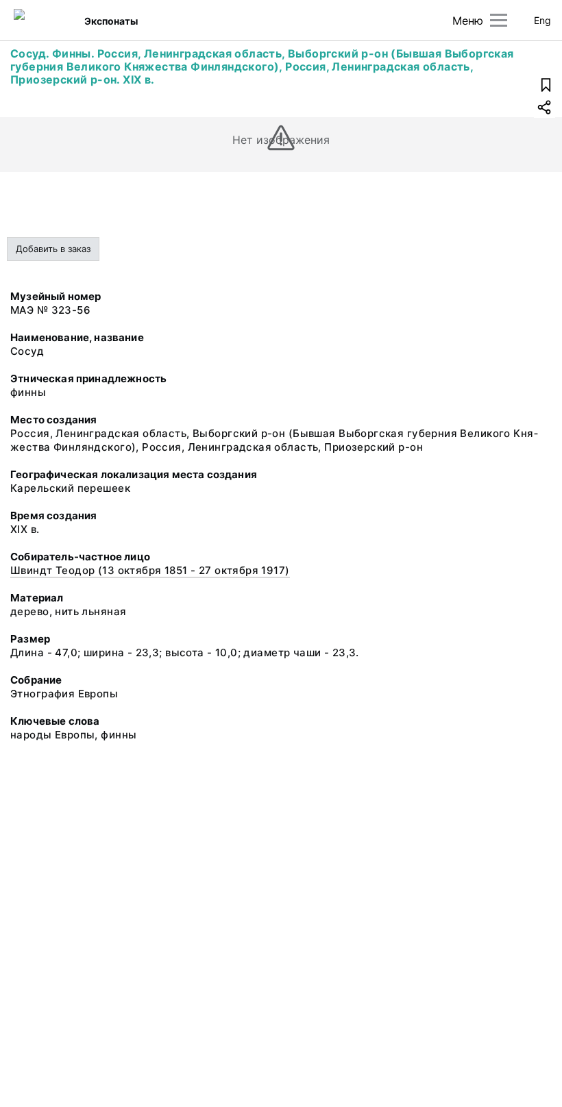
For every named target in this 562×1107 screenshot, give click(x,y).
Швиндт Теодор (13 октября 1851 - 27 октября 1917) (150, 570)
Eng (542, 20)
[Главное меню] (498, 20)
